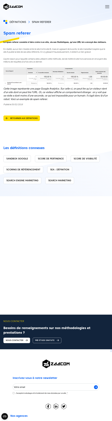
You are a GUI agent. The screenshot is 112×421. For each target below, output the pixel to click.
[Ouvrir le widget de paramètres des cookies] (4, 416)
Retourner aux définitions (24, 118)
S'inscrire (96, 387)
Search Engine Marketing (22, 180)
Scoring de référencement (23, 169)
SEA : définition (59, 169)
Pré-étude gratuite (44, 340)
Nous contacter (14, 340)
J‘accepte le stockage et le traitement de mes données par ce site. (41, 393)
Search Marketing (59, 180)
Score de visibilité (85, 158)
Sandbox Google (17, 158)
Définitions (18, 22)
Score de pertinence (51, 158)
